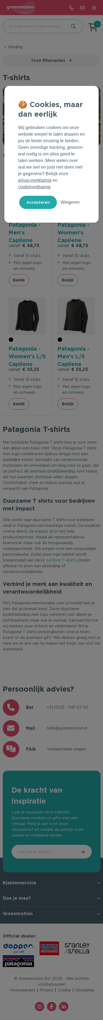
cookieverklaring (34, 187)
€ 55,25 (24, 369)
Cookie (64, 990)
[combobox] (34, 26)
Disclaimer (84, 990)
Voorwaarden (22, 990)
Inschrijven (83, 852)
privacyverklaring (34, 180)
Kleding (15, 47)
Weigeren (70, 202)
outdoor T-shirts (61, 560)
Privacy (46, 990)
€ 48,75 (24, 245)
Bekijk (19, 280)
